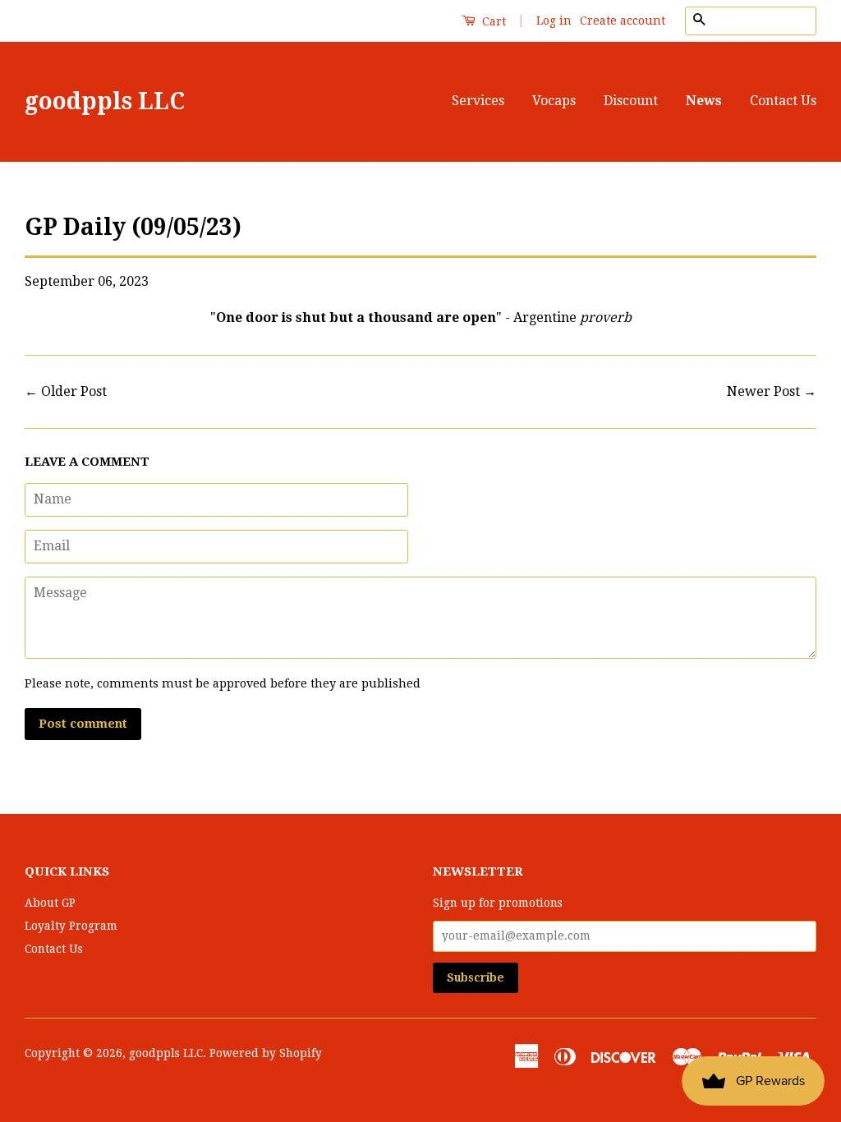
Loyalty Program (71, 925)
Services (478, 100)
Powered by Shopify (265, 1053)
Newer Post (763, 391)
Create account (622, 20)
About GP (50, 902)
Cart (492, 21)
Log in (554, 20)
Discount (631, 100)
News (704, 100)
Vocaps (554, 100)
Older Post (74, 391)
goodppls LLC (105, 101)
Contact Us (783, 100)
